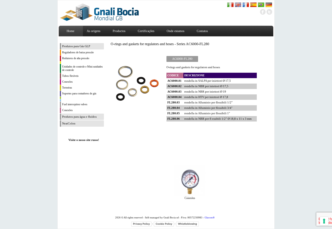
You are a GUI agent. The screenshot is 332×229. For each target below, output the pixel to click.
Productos (119, 31)
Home (70, 31)
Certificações (146, 31)
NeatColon (68, 123)
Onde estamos (175, 31)
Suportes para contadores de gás (79, 93)
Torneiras (67, 87)
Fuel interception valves (74, 104)
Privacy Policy (141, 223)
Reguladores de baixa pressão (78, 52)
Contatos (202, 31)
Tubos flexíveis (70, 75)
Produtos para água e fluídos (79, 116)
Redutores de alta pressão (75, 58)
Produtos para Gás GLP (76, 46)
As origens (93, 31)
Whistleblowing (187, 223)
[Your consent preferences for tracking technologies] (324, 221)
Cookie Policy (164, 223)
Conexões (67, 81)
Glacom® (210, 217)
